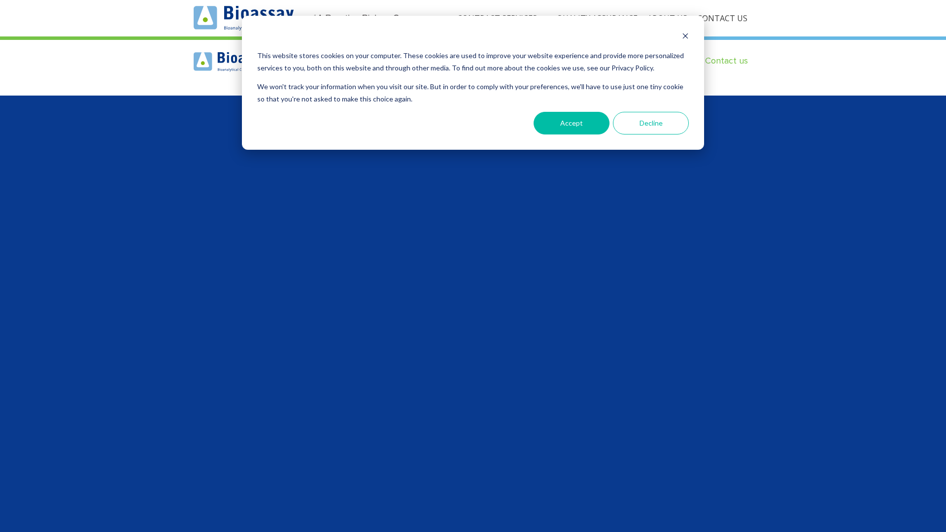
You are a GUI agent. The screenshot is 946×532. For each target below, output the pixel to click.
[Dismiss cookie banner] (685, 37)
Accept (571, 123)
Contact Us (722, 18)
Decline (651, 123)
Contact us (726, 60)
